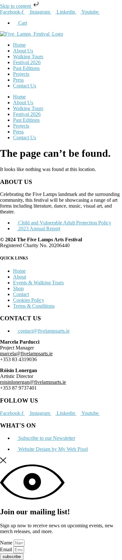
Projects (21, 74)
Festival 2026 (27, 62)
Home (19, 45)
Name (7, 542)
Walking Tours (28, 56)
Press (18, 80)
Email (6, 549)
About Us (23, 50)
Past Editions (26, 68)
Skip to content (16, 6)
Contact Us (24, 85)
